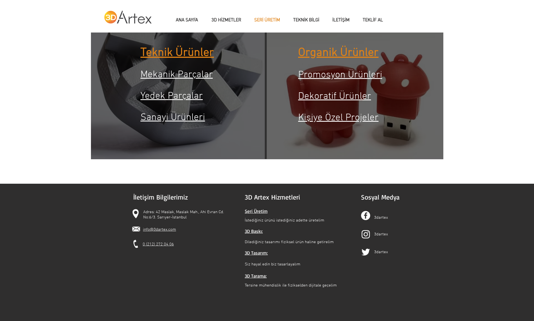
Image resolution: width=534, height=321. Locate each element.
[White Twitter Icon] (365, 252)
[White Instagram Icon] (365, 234)
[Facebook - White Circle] (365, 215)
